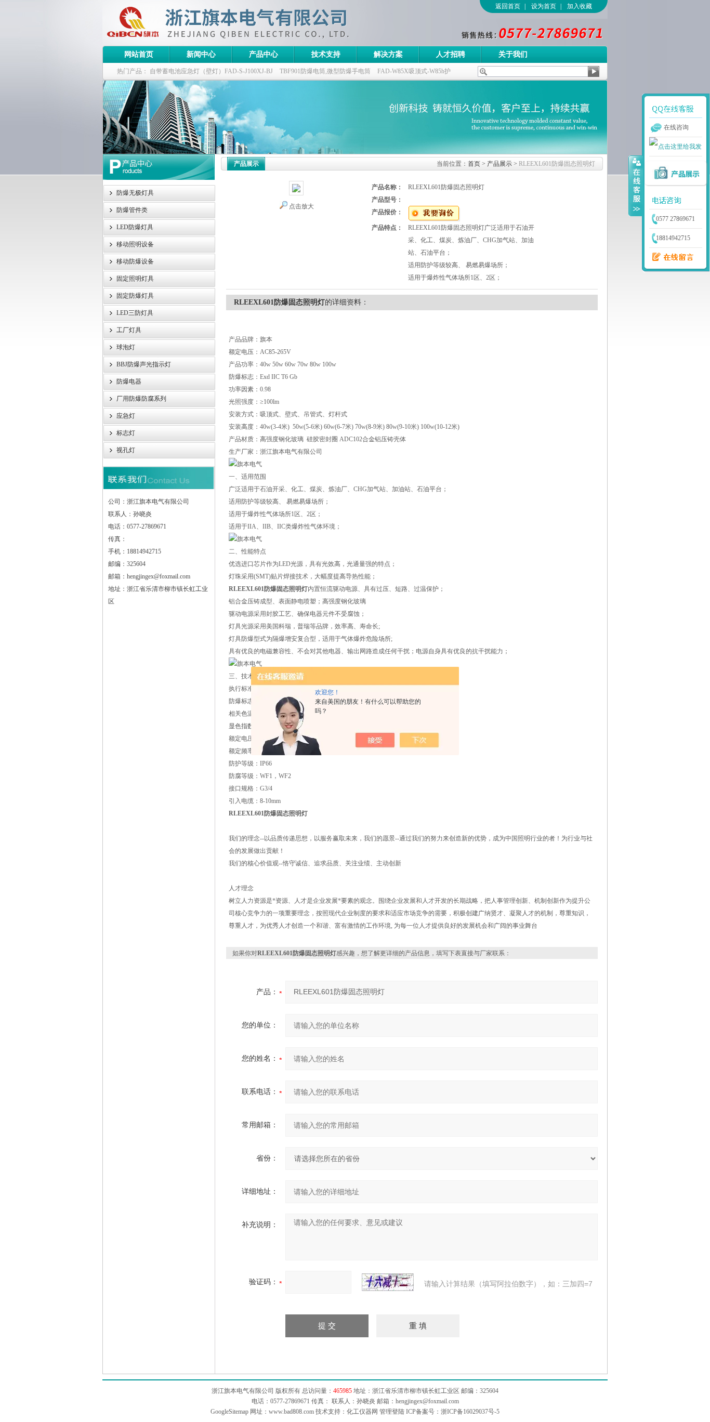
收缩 (635, 185)
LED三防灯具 (134, 313)
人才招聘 (450, 54)
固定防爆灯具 (135, 295)
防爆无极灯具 (135, 192)
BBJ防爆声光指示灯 (143, 364)
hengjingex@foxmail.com (427, 1401)
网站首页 (138, 54)
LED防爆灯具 (134, 227)
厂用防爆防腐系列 (141, 398)
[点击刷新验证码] (388, 1282)
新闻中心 (201, 54)
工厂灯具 (128, 330)
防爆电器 (128, 381)
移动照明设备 (135, 244)
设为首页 (543, 6)
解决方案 (388, 54)
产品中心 (263, 54)
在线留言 (670, 257)
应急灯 (125, 415)
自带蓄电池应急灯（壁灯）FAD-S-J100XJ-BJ (211, 71)
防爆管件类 (132, 210)
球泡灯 (125, 347)
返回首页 (507, 6)
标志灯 (125, 433)
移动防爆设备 (135, 261)
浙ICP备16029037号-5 (470, 1411)
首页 (474, 163)
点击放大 (301, 206)
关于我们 (513, 54)
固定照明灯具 (135, 278)
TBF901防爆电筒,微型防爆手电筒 (325, 71)
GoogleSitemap (229, 1411)
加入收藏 (579, 6)
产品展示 (499, 163)
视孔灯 (125, 450)
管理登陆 (391, 1411)
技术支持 (325, 54)
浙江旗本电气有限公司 (245, 23)
